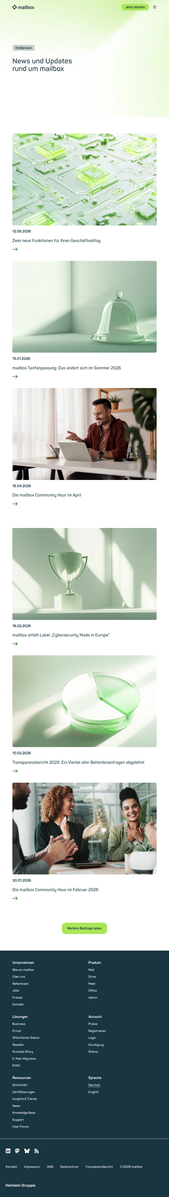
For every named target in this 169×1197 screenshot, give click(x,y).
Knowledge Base (23, 1113)
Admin (92, 998)
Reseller (18, 1045)
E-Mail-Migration (24, 1059)
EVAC (16, 1066)
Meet (91, 984)
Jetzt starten (135, 7)
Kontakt (18, 1005)
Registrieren (97, 1031)
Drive (92, 977)
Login (92, 1038)
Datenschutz (69, 1167)
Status (93, 1052)
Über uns (18, 977)
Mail (91, 970)
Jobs (15, 991)
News (16, 1106)
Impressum (32, 1167)
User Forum (20, 1127)
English (93, 1092)
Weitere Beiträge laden (84, 928)
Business (19, 1024)
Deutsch (94, 1085)
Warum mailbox (23, 970)
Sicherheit (19, 1085)
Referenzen (20, 984)
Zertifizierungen (23, 1092)
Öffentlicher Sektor (26, 1038)
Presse (17, 998)
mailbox (23, 7)
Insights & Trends (24, 1099)
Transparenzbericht (99, 1167)
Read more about (84, 254)
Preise (92, 1024)
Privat (16, 1031)
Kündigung (96, 1045)
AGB (50, 1167)
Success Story (22, 1052)
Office (92, 991)
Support (18, 1120)
